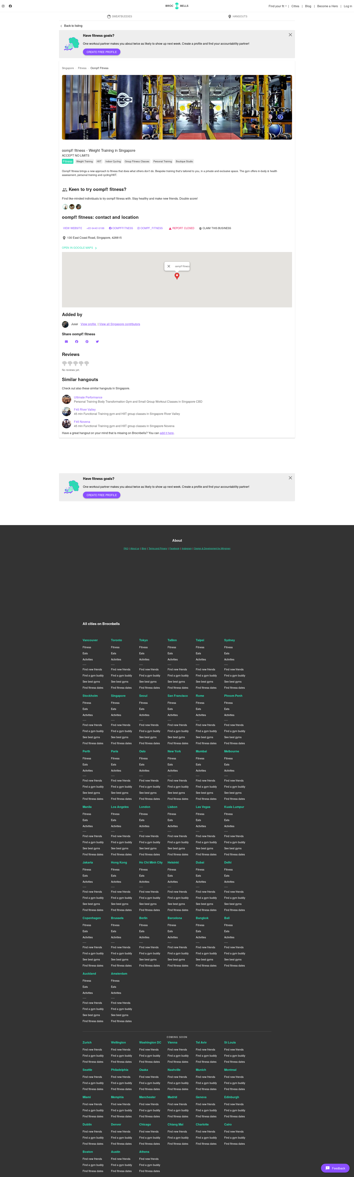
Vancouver (90, 640)
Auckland (89, 973)
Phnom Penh (233, 695)
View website (72, 228)
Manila (87, 807)
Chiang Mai (175, 1124)
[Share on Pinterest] (87, 341)
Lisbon (172, 807)
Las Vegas (203, 807)
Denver (116, 1124)
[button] (177, 107)
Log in (348, 6)
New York (174, 751)
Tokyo (143, 640)
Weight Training (84, 161)
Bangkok (202, 918)
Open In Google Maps (80, 248)
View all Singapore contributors (119, 324)
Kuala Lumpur (234, 807)
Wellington (118, 1042)
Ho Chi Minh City (151, 862)
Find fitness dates (93, 687)
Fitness (67, 161)
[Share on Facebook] (77, 341)
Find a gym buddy (93, 675)
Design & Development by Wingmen (212, 548)
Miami (87, 1097)
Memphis (117, 1097)
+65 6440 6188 (95, 228)
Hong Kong (119, 862)
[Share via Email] (67, 341)
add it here (167, 433)
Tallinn (172, 640)
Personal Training (162, 161)
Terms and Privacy (158, 548)
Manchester (147, 1097)
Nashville (174, 1070)
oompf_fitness (151, 228)
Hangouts (237, 16)
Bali (227, 918)
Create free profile (102, 52)
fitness (82, 68)
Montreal (230, 1070)
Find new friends (92, 669)
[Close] (168, 266)
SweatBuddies (119, 16)
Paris (114, 751)
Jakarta (88, 862)
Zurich (87, 1042)
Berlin (143, 918)
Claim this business (215, 228)
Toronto (116, 640)
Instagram (187, 548)
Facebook (174, 548)
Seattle (87, 1070)
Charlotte (202, 1124)
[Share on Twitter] (98, 341)
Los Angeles (120, 807)
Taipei (200, 640)
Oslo (142, 751)
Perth (86, 751)
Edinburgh (231, 1097)
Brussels (117, 918)
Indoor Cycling (113, 161)
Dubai (200, 862)
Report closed (182, 228)
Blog (308, 6)
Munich (201, 1070)
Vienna (172, 1042)
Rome (200, 695)
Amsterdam (119, 973)
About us (134, 548)
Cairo (228, 1124)
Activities (88, 659)
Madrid (172, 1097)
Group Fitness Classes (137, 161)
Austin (115, 1151)
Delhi (227, 862)
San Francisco (178, 695)
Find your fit (278, 6)
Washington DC (150, 1042)
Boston (88, 1151)
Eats (85, 653)
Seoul (143, 695)
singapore (68, 68)
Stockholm (90, 695)
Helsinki (173, 862)
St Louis (230, 1042)
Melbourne (231, 751)
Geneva (201, 1097)
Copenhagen (92, 918)
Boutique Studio (184, 161)
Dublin (87, 1124)
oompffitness (122, 228)
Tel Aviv (201, 1042)
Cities (295, 6)
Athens (144, 1151)
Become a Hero (328, 6)
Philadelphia (119, 1070)
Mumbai (201, 751)
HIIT (99, 161)
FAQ (126, 548)
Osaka (143, 1070)
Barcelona (175, 918)
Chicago (145, 1124)
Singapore (118, 695)
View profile (89, 324)
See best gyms (91, 681)
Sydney (229, 640)
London (144, 807)
